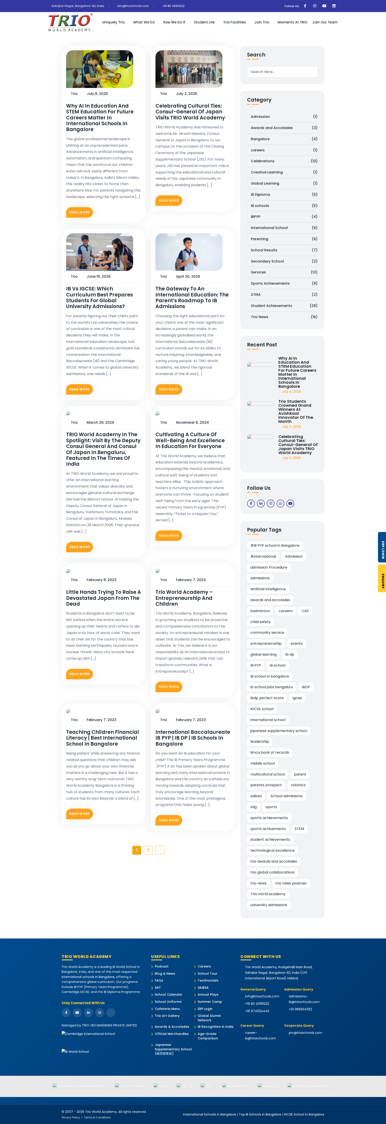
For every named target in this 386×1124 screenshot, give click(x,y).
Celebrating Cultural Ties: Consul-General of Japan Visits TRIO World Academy (190, 112)
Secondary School (284, 261)
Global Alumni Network (209, 1018)
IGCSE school (261, 708)
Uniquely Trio (113, 22)
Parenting (284, 239)
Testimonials (208, 980)
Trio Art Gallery (167, 1016)
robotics (298, 785)
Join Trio (261, 22)
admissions (260, 578)
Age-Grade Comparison (208, 1036)
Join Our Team (325, 22)
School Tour (207, 974)
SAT (158, 988)
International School (284, 227)
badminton (260, 610)
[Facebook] (66, 1012)
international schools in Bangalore (88, 977)
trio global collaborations (272, 872)
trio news (258, 883)
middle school (262, 763)
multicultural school (267, 774)
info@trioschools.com (133, 6)
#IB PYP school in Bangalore (274, 545)
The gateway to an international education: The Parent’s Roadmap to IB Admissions (192, 298)
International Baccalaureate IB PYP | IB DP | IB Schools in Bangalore (192, 738)
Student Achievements (284, 305)
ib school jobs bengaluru (271, 687)
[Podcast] (110, 1012)
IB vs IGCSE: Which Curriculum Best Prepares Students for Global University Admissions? (99, 298)
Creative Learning (284, 172)
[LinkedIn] (88, 1012)
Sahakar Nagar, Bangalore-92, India (78, 6)
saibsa (256, 796)
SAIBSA (203, 988)
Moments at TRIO (292, 22)
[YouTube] (77, 1012)
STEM (284, 294)
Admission (284, 116)
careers (284, 150)
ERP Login (205, 1009)
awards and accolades (270, 600)
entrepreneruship (266, 643)
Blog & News (165, 974)
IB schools (284, 205)
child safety (260, 621)
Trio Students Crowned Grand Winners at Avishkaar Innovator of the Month (295, 411)
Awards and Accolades (284, 127)
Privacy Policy (71, 1117)
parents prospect (266, 785)
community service (267, 632)
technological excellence (272, 850)
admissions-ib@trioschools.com (304, 999)
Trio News (284, 316)
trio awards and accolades (273, 861)
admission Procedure (268, 567)
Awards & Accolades (172, 1027)
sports (271, 806)
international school (267, 719)
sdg (253, 806)
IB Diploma (284, 194)
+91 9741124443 (257, 1011)
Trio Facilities (234, 22)
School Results (284, 250)
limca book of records (269, 752)
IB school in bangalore (269, 676)
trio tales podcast (291, 883)
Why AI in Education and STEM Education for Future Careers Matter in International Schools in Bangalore (100, 118)
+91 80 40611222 (173, 6)
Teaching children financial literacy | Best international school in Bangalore (102, 738)
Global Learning (284, 183)
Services (284, 272)
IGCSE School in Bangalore (304, 1114)
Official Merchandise (172, 1034)
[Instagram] (99, 1012)
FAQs (159, 980)
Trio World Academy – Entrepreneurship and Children (184, 598)
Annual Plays (208, 995)
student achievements (270, 839)
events (297, 643)
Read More (79, 212)
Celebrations (284, 161)
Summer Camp (210, 1002)
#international (263, 556)
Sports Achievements (284, 283)
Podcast (161, 966)
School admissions (286, 796)
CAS (305, 610)
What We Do (144, 22)
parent (300, 774)
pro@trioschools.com (305, 1032)
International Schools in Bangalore (209, 1114)
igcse (297, 698)
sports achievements (269, 817)
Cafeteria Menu (167, 1009)
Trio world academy (267, 894)
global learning (263, 654)
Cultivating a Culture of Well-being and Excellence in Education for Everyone (190, 440)
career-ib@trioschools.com (260, 1035)
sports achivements (268, 828)
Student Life (204, 22)
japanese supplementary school (278, 730)
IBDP (306, 687)
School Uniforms (168, 1002)
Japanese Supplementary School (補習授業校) (173, 1049)
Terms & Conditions (97, 1117)
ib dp (289, 654)
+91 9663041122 (300, 1009)
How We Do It (174, 22)
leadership (259, 741)
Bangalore (284, 139)
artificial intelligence (268, 589)
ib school (277, 665)
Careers (204, 966)
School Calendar (168, 995)
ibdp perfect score (267, 698)
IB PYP (255, 665)
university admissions (268, 904)
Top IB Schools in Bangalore (260, 1114)
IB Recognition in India (215, 1027)
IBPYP (284, 216)
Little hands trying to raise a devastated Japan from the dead (103, 598)
